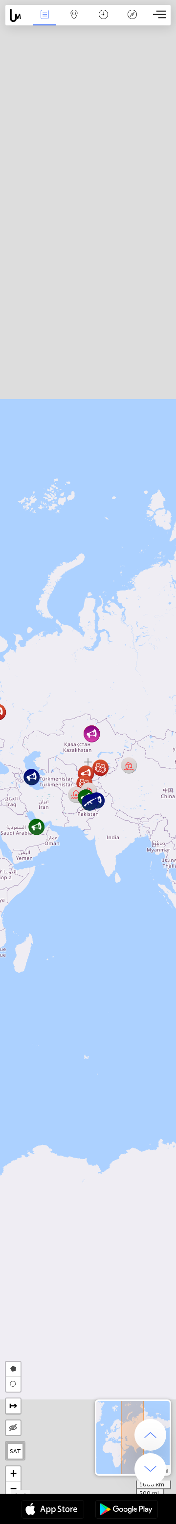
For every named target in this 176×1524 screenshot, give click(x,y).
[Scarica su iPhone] (53, 1510)
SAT (15, 1451)
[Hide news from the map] (13, 1427)
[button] (36, 826)
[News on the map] (17, 15)
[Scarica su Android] (126, 1510)
